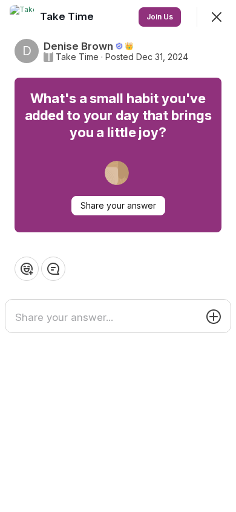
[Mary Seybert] (117, 173)
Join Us (159, 16)
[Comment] (53, 269)
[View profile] (22, 17)
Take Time (77, 57)
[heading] (68, 16)
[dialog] (118, 256)
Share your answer (118, 205)
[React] (26, 268)
